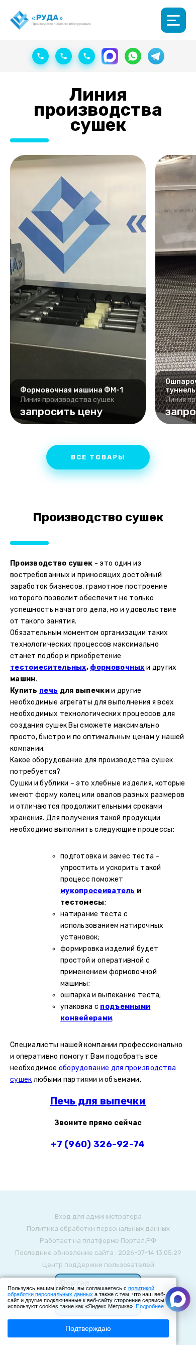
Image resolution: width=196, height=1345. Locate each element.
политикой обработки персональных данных (81, 1291)
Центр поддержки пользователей (98, 1265)
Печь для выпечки (98, 1101)
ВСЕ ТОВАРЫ (98, 457)
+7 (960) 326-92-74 (98, 1144)
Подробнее (150, 1306)
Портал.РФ (138, 1240)
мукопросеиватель (97, 891)
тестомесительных (48, 667)
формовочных (117, 667)
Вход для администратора (98, 1216)
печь (48, 690)
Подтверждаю (88, 1328)
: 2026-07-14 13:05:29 (148, 1252)
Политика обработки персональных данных (98, 1228)
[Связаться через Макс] (177, 1299)
